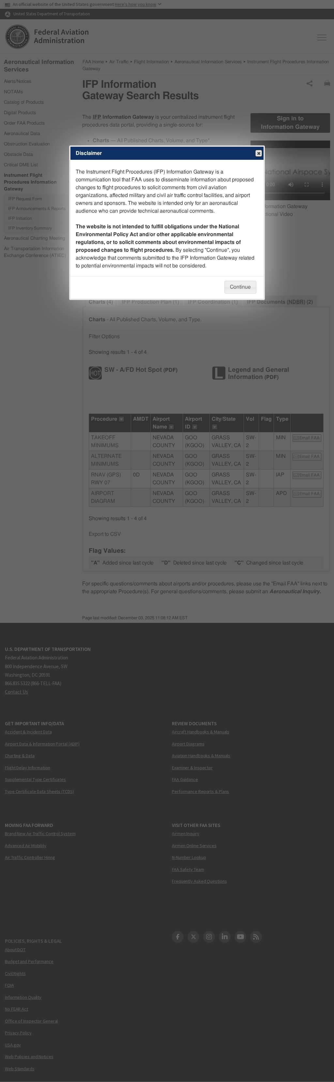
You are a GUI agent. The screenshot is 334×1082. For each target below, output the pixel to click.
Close (258, 153)
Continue (240, 287)
